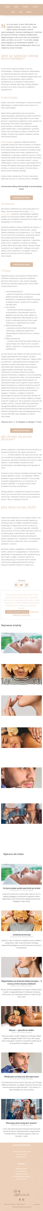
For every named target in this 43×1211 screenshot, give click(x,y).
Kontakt (29, 12)
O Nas (13, 12)
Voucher (35, 7)
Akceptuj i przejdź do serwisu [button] (17, 612)
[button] (16, 585)
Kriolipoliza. (8, 203)
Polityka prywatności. (29, 1204)
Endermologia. (9, 97)
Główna (7, 7)
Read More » (21, 905)
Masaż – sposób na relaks (21, 1030)
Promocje (25, 7)
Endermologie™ (7, 142)
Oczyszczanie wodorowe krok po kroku (21, 888)
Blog (20, 12)
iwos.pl (4, 455)
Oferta (16, 7)
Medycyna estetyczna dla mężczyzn (21, 1076)
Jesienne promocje (21, 934)
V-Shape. (6, 270)
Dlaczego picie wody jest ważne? (21, 1123)
